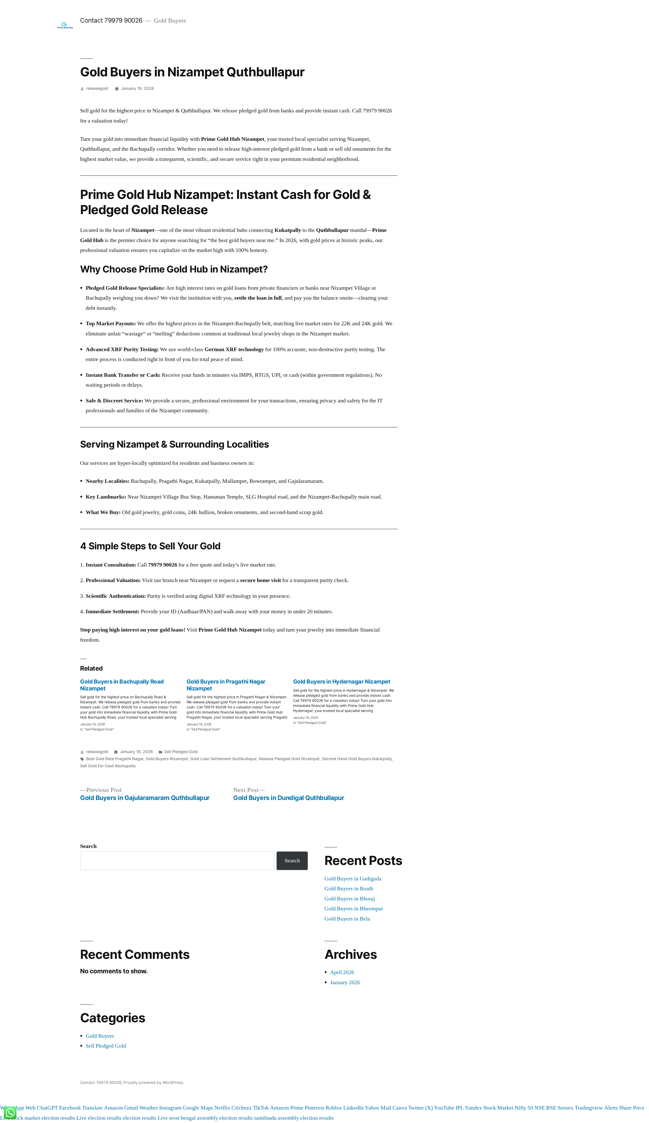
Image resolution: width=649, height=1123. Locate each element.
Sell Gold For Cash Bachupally (108, 765)
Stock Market (498, 1107)
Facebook (70, 1107)
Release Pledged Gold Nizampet (289, 758)
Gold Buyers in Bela (347, 918)
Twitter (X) (420, 1107)
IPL (460, 1107)
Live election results (98, 1117)
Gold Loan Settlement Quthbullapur (223, 758)
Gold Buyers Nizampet (167, 758)
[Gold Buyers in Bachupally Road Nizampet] (133, 703)
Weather (148, 1107)
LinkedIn (353, 1107)
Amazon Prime (286, 1107)
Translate (92, 1107)
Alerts (611, 1107)
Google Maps (198, 1107)
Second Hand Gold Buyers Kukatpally (357, 758)
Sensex (565, 1107)
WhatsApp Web (17, 1107)
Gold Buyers (100, 1036)
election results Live (145, 1117)
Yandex (473, 1107)
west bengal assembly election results (211, 1117)
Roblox (334, 1107)
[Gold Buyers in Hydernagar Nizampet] (346, 700)
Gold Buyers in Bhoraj (349, 898)
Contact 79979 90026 (111, 20)
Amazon (113, 1107)
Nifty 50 (524, 1107)
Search (88, 846)
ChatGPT (47, 1107)
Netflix (222, 1107)
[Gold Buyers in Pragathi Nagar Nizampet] (240, 703)
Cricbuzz (241, 1107)
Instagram (170, 1107)
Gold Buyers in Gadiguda (353, 878)
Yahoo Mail (378, 1107)
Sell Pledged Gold (181, 751)
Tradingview (589, 1107)
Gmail (131, 1107)
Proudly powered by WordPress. (153, 1082)
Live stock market (20, 1117)
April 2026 (342, 972)
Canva (399, 1107)
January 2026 (345, 982)
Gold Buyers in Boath (348, 888)
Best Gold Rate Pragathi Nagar (114, 758)
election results (58, 1117)
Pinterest (314, 1107)
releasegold (97, 88)
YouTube (444, 1107)
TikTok (261, 1107)
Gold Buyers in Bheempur (353, 908)
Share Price (631, 1107)
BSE (551, 1107)
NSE (539, 1107)
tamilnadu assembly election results (294, 1117)
